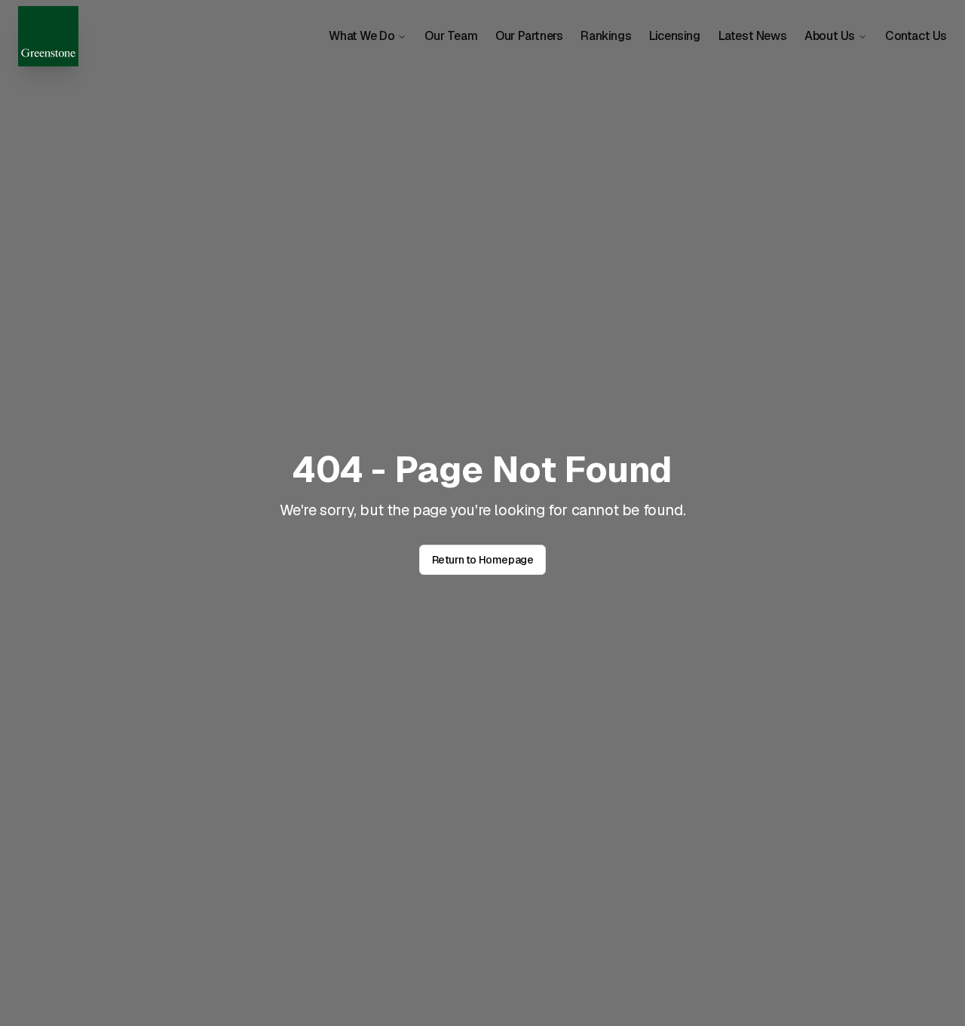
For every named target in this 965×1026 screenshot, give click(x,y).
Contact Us (916, 36)
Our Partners (528, 36)
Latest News (752, 36)
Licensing (674, 36)
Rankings (606, 36)
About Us (829, 36)
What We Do (361, 36)
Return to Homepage (483, 560)
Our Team (450, 36)
